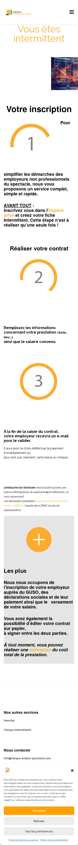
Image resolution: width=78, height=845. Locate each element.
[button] (72, 770)
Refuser (39, 821)
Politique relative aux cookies (23, 840)
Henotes (9, 720)
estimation (40, 649)
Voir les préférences (39, 831)
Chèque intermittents (17, 729)
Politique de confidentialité (54, 840)
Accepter (39, 810)
